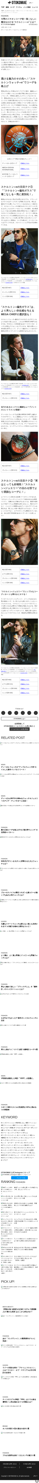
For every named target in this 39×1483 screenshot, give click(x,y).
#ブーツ (12, 1150)
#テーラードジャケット (8, 1135)
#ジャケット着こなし (28, 1152)
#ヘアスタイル (19, 1127)
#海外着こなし (20, 1123)
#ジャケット (5, 1150)
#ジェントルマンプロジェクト (11, 1152)
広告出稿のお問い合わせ (10, 1464)
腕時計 (25, 30)
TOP (2, 7)
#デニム (25, 1132)
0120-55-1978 (9, 282)
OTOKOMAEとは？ (19, 719)
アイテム (19, 7)
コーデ (12, 7)
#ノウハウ (10, 1137)
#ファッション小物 (20, 1145)
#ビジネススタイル (20, 1147)
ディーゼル (5, 30)
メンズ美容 (27, 7)
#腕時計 (3, 1137)
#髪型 (23, 1130)
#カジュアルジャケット (17, 1157)
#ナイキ (8, 1155)
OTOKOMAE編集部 (9, 24)
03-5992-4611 (29, 279)
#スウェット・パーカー (19, 1155)
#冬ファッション (29, 1125)
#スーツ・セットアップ (8, 1132)
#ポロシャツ (5, 1157)
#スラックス (28, 1142)
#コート (19, 1132)
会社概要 (29, 1467)
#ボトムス (17, 1130)
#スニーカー (5, 1127)
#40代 (3, 1155)
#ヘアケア (4, 1160)
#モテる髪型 (29, 1150)
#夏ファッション (31, 1123)
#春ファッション (18, 1125)
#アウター (27, 1127)
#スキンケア (31, 1147)
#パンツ (26, 1135)
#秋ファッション (6, 1125)
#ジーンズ (20, 1135)
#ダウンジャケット (7, 1145)
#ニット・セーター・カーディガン (12, 1142)
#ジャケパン (31, 1155)
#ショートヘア (20, 1150)
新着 (7, 7)
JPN (30, 3)
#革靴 (11, 1127)
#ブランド (17, 1137)
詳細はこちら (25, 163)
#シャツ (10, 1130)
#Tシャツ (34, 1127)
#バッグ (3, 1140)
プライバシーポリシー (10, 1467)
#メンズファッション (8, 1123)
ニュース (35, 7)
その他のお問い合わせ (29, 1464)
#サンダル (30, 1145)
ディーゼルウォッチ (16, 30)
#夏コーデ (4, 1130)
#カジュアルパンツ (7, 1147)
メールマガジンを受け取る (19, 729)
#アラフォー (30, 1157)
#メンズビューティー (28, 1137)
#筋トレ (32, 1135)
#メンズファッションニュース (17, 1140)
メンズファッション (10, 10)
